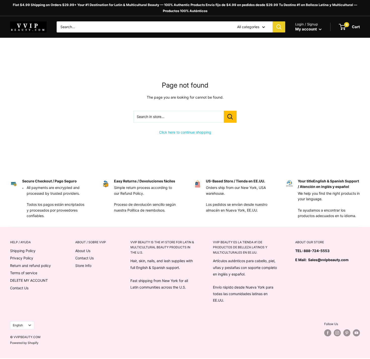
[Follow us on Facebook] (327, 332)
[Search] (279, 26)
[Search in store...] (230, 117)
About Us (82, 251)
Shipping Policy (22, 251)
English (18, 325)
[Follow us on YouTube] (356, 332)
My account (306, 29)
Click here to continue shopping (185, 132)
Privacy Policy (21, 258)
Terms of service (23, 273)
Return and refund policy (30, 265)
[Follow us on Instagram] (337, 332)
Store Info (83, 265)
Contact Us (19, 288)
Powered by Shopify (24, 343)
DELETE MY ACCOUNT (29, 280)
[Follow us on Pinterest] (346, 332)
